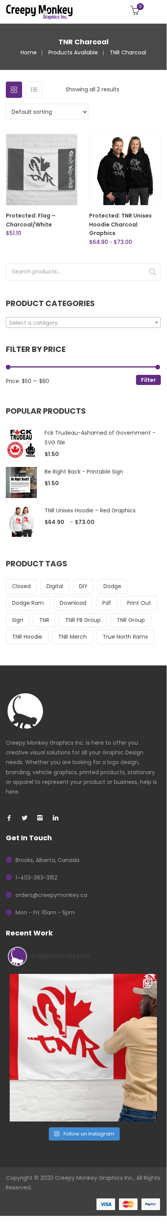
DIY (83, 586)
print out (139, 603)
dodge (112, 586)
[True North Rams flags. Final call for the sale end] (83, 1048)
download (73, 603)
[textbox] (83, 322)
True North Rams (125, 637)
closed (21, 586)
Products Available (73, 52)
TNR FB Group (83, 620)
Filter (148, 380)
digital (54, 586)
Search (152, 272)
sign (17, 620)
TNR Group (131, 620)
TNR (44, 620)
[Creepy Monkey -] (39, 12)
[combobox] (83, 322)
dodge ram (28, 603)
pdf (106, 603)
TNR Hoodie (27, 637)
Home (29, 52)
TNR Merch (72, 637)
